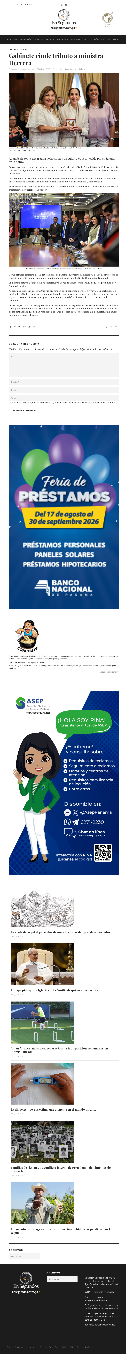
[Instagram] (66, 5)
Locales (39, 39)
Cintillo (13, 50)
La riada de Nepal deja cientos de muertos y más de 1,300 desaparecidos (60, 932)
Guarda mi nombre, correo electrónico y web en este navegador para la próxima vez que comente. (63, 402)
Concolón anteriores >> (109, 672)
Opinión (94, 39)
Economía (25, 39)
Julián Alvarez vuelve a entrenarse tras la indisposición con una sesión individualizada (59, 1050)
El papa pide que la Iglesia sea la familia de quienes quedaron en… (57, 990)
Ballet (55, 69)
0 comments (114, 327)
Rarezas (80, 1347)
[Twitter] (62, 5)
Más (115, 39)
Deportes (62, 39)
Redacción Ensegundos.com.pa (21, 69)
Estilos (106, 39)
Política (12, 39)
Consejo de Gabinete (68, 69)
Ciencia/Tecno (79, 39)
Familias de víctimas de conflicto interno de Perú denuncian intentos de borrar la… (61, 1169)
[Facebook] (57, 5)
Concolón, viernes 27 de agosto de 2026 (26, 662)
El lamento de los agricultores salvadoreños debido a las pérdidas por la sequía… (61, 1231)
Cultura (82, 69)
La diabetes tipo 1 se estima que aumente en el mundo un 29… (53, 1109)
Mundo (50, 39)
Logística (88, 1347)
